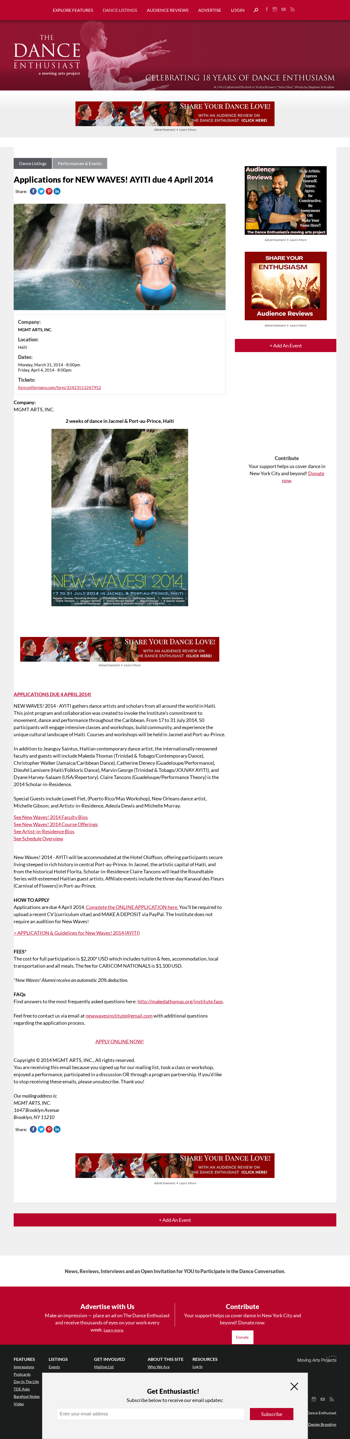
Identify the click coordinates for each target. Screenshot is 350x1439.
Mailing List (104, 1366)
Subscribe (271, 1414)
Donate (242, 1337)
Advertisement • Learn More (175, 130)
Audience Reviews (167, 10)
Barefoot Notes (27, 1396)
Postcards (22, 1374)
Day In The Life (26, 1381)
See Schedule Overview (38, 838)
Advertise (209, 10)
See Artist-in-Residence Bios (44, 831)
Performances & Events (80, 163)
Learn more (113, 1330)
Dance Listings (120, 10)
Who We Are (159, 1366)
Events (54, 1366)
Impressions (24, 1366)
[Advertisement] (286, 408)
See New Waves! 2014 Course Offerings (56, 824)
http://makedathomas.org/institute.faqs (180, 1001)
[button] (253, 10)
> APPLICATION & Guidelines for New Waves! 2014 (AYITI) (77, 933)
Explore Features (73, 10)
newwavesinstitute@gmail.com (119, 1016)
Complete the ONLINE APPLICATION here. (132, 907)
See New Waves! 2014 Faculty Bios (51, 817)
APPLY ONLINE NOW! (119, 1041)
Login (237, 10)
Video (19, 1403)
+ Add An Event (286, 345)
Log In (197, 1366)
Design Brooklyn (322, 1424)
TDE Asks (22, 1389)
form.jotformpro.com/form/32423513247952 (59, 387)
